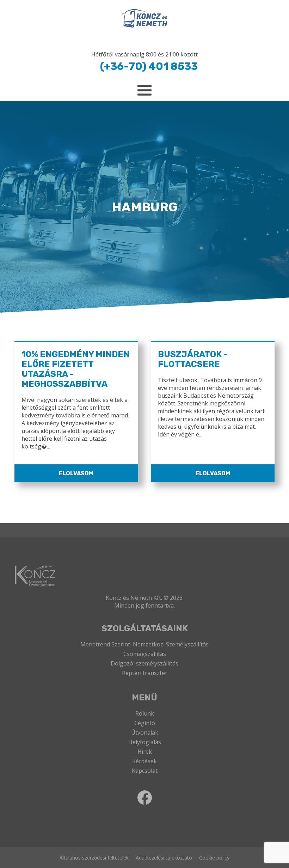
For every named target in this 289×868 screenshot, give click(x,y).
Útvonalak (144, 732)
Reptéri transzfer (144, 673)
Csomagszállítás (144, 654)
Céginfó (144, 723)
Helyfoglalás (144, 742)
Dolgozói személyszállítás (144, 663)
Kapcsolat (145, 770)
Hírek (144, 751)
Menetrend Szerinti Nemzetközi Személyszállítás (144, 644)
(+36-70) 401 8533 (149, 66)
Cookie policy (214, 857)
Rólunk (144, 713)
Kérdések (144, 761)
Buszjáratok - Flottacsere (192, 359)
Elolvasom (76, 473)
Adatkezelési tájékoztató (164, 857)
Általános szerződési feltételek (94, 857)
